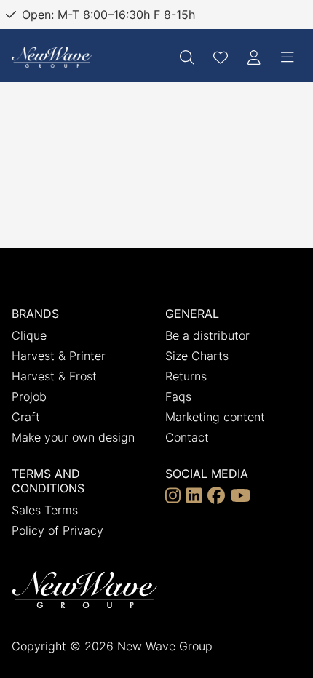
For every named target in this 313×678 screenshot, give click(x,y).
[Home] (52, 57)
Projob (29, 396)
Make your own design (73, 437)
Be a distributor (207, 335)
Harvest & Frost (54, 376)
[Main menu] (287, 57)
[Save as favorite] (220, 57)
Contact (187, 437)
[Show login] (254, 57)
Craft (26, 417)
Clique (29, 335)
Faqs (178, 396)
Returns (186, 376)
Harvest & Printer (59, 355)
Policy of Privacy (57, 530)
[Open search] (187, 57)
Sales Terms (45, 510)
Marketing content (215, 417)
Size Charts (197, 355)
